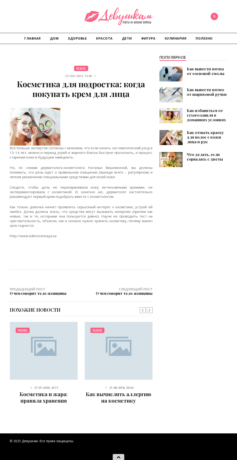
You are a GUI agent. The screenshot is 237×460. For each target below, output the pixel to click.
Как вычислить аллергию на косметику (118, 397)
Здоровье (77, 38)
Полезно (204, 38)
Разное (81, 68)
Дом (54, 38)
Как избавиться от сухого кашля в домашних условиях (206, 115)
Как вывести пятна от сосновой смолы (205, 71)
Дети (127, 38)
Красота (104, 38)
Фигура (148, 38)
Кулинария (176, 38)
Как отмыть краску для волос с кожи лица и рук (205, 137)
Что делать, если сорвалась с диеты (205, 157)
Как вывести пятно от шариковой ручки (207, 92)
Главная (32, 38)
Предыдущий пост (38, 291)
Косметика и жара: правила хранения (44, 397)
